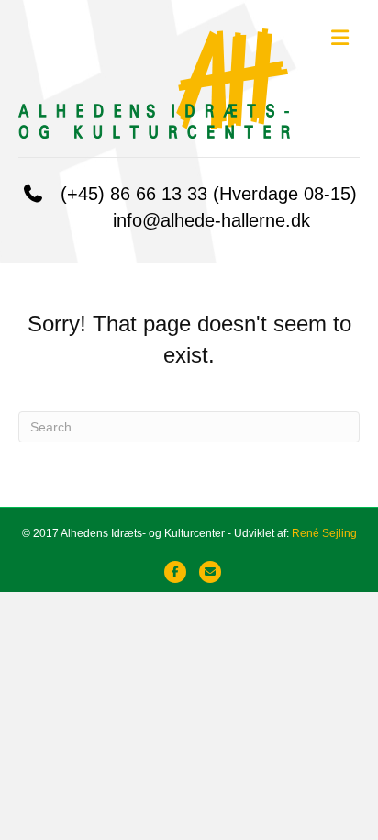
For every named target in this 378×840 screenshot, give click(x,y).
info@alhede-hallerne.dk (211, 220)
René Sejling (324, 533)
